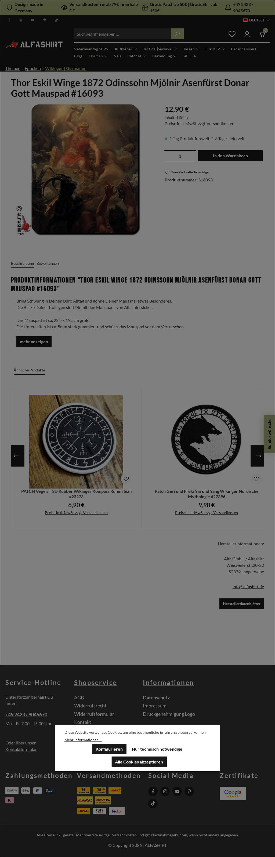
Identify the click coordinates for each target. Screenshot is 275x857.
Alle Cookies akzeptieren (139, 761)
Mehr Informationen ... (83, 739)
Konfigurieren (109, 748)
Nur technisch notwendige (157, 748)
